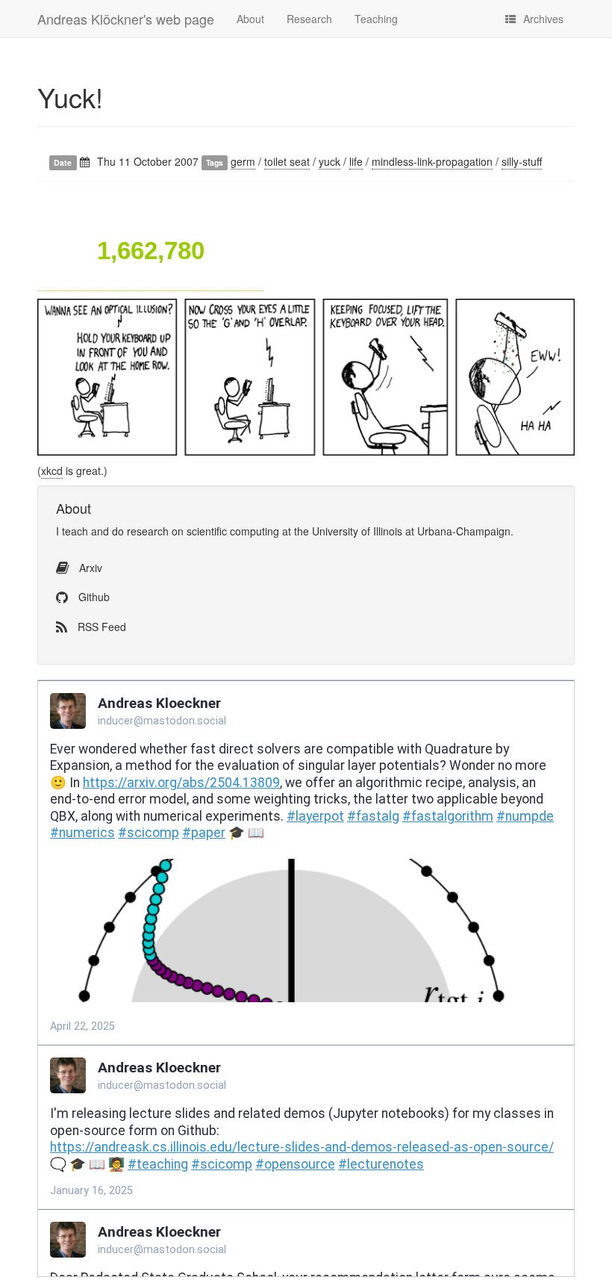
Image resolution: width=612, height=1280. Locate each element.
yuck (329, 161)
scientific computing (233, 531)
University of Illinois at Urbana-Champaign (411, 531)
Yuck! (70, 97)
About (250, 18)
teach (75, 531)
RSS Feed (100, 626)
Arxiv (89, 567)
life (356, 161)
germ (243, 161)
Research (309, 18)
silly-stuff (522, 161)
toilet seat (287, 161)
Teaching (376, 18)
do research (140, 531)
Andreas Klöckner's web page (125, 18)
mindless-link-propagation (432, 161)
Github (92, 596)
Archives (543, 18)
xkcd (52, 470)
